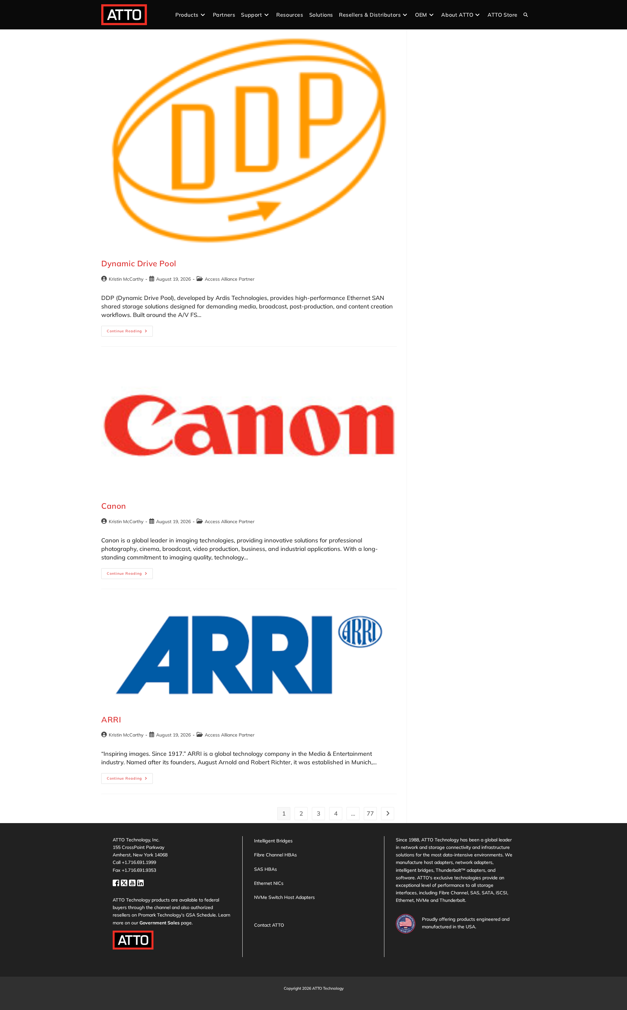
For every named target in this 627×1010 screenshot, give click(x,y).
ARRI (111, 719)
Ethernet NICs (268, 883)
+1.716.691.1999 (139, 862)
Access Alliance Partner (229, 279)
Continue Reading (130, 332)
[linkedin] (140, 882)
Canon (113, 506)
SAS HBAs (265, 869)
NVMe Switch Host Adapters (284, 897)
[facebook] (117, 882)
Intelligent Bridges (273, 841)
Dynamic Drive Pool (138, 263)
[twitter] (125, 882)
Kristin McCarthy (126, 279)
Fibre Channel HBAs (275, 855)
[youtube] (133, 882)
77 (370, 813)
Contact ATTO (269, 925)
